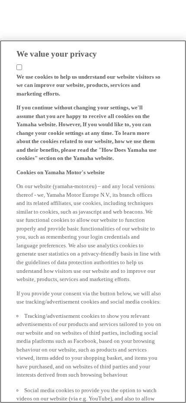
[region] (93, 221)
